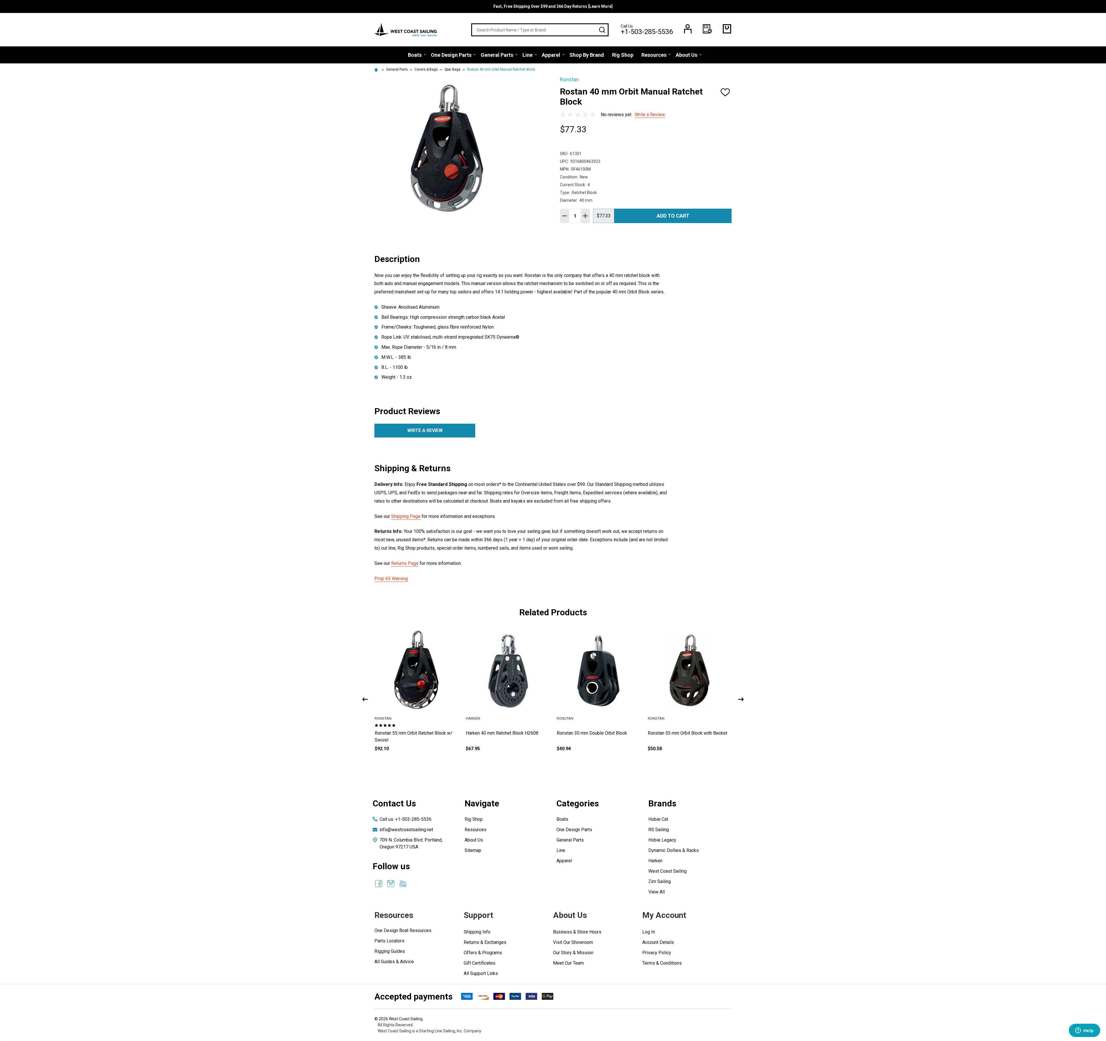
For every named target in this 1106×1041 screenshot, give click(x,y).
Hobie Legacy (662, 840)
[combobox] (540, 29)
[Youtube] (403, 883)
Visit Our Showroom (573, 942)
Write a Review (650, 114)
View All (656, 892)
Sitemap (473, 850)
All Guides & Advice (394, 961)
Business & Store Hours (577, 932)
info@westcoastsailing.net (406, 829)
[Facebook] (379, 883)
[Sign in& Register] (687, 28)
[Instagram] (391, 883)
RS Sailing (658, 829)
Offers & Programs (483, 952)
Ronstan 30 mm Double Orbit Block (683, 733)
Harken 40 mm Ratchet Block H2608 (593, 733)
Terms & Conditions (662, 963)
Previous (365, 699)
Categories (577, 803)
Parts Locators (389, 941)
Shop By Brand (586, 55)
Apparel (551, 55)
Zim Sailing (659, 881)
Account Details (658, 942)
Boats (415, 55)
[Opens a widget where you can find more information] (1084, 1031)
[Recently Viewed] (707, 28)
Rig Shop (622, 55)
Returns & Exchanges (485, 942)
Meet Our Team (568, 963)
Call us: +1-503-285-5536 (405, 819)
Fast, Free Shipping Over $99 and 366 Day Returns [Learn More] (553, 6)
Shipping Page (406, 516)
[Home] (377, 69)
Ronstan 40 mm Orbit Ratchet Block (410, 733)
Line (527, 55)
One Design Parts (451, 55)
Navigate (482, 803)
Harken (655, 860)
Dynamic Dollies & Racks (673, 850)
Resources (653, 55)
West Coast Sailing (667, 871)
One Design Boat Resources (402, 930)
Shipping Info (477, 932)
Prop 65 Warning (391, 578)
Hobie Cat (658, 819)
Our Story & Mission (573, 952)
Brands (662, 803)
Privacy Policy (656, 952)
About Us (686, 55)
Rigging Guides (389, 951)
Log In (648, 932)
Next (741, 699)
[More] (424, 54)
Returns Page (404, 563)
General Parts (497, 55)
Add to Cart (673, 216)
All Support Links (481, 973)
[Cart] (727, 28)
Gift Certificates (479, 963)
